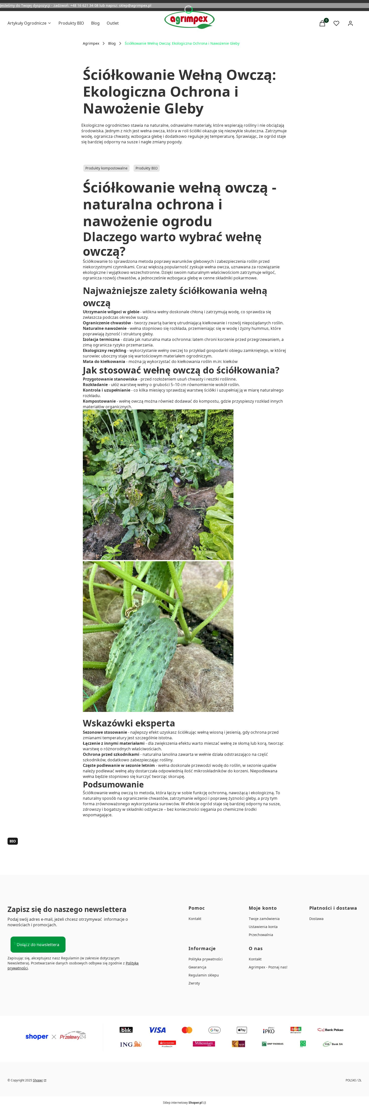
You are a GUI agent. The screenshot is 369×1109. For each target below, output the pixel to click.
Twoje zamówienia (264, 918)
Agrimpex (91, 43)
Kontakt (195, 918)
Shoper (38, 1080)
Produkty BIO (147, 168)
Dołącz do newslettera (38, 944)
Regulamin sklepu (204, 975)
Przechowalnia (261, 934)
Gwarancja (197, 967)
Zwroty (194, 983)
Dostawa (316, 918)
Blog (112, 43)
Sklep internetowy (183, 1102)
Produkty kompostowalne (106, 168)
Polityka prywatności (206, 959)
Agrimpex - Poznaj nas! (268, 967)
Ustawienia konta (263, 926)
